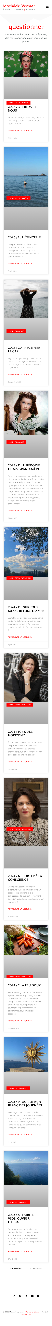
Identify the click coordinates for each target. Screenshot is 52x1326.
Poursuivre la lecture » (20, 131)
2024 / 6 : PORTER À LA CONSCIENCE (25, 878)
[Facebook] (20, 1296)
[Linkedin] (26, 1296)
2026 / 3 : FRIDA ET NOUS (22, 108)
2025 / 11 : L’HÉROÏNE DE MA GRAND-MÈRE (24, 467)
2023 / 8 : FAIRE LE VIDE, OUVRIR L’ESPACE (21, 1218)
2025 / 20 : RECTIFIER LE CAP (24, 349)
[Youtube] (32, 1296)
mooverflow (26, 1314)
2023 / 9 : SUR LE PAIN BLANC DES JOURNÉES (25, 1103)
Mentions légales (32, 1312)
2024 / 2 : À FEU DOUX (24, 985)
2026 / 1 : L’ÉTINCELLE (24, 237)
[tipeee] (38, 1296)
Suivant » (37, 1268)
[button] (47, 7)
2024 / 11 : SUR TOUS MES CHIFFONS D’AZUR (26, 609)
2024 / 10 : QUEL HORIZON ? (20, 733)
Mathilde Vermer (19, 6)
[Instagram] (14, 1296)
